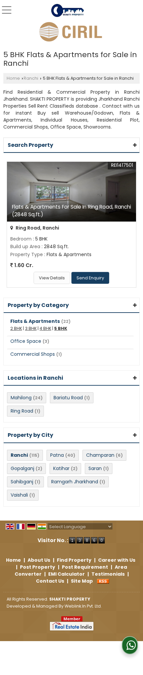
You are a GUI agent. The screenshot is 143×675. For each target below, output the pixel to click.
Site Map (82, 581)
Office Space (25, 341)
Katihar (61, 468)
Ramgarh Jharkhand (74, 481)
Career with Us (116, 560)
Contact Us (50, 581)
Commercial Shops (32, 354)
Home (13, 78)
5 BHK (60, 328)
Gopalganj (22, 468)
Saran (95, 468)
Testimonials (108, 574)
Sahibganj (22, 481)
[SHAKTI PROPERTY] (67, 11)
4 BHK (45, 328)
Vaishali (19, 495)
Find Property (74, 560)
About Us (39, 560)
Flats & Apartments (35, 321)
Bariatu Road (68, 397)
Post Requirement (85, 567)
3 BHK (31, 328)
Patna (57, 455)
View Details (52, 278)
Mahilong (21, 397)
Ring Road (22, 411)
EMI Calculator (66, 574)
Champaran (100, 455)
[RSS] (103, 581)
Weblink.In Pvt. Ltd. (83, 606)
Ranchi (31, 78)
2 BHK (16, 328)
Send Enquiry (90, 278)
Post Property (37, 567)
